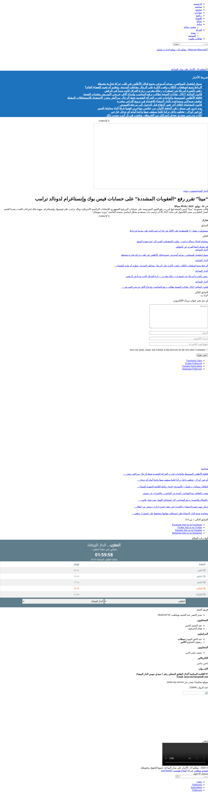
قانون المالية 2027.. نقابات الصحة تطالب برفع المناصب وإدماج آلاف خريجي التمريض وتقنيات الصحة (142, 94)
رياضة (199, 15)
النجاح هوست (180, 770)
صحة (193, 33)
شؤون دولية (190, 27)
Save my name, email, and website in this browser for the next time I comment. (167, 349)
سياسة (198, 6)
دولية (199, 24)
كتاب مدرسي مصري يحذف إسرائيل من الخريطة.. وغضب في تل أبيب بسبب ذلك (154, 115)
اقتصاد (198, 18)
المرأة (199, 30)
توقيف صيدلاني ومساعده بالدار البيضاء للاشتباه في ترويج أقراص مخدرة (159, 101)
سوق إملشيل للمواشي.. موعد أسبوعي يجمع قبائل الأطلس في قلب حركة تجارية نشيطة (150, 83)
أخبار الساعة (201, 191)
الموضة (192, 35)
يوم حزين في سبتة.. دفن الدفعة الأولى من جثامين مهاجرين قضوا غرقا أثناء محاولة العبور (149, 108)
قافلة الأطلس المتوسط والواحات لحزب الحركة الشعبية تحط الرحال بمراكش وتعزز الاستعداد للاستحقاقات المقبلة (134, 97)
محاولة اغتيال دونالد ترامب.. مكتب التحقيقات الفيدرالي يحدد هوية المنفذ (172, 241)
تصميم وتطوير (201, 770)
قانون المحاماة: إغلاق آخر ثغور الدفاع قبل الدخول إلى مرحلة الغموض (161, 104)
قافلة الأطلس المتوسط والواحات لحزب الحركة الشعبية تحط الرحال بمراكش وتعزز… (165, 474)
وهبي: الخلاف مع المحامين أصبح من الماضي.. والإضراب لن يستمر (175, 493)
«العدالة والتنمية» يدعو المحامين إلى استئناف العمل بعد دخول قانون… (173, 500)
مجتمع (199, 9)
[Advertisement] (152, 60)
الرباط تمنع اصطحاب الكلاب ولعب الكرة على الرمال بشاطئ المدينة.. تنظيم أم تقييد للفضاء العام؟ (143, 87)
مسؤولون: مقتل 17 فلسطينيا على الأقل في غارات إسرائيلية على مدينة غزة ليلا (169, 230)
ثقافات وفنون (195, 38)
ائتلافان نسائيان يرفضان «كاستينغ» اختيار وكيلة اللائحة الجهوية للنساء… (172, 486)
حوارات (198, 12)
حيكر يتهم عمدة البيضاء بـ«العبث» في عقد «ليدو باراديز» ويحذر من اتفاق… (171, 506)
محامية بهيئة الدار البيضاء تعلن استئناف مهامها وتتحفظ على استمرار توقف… (170, 513)
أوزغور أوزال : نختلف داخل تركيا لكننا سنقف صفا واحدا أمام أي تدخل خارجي (156, 111)
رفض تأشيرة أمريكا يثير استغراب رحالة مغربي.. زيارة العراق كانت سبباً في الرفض (153, 90)
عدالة (199, 21)
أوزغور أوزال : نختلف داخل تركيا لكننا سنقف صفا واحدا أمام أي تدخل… (172, 480)
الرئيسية (198, 4)
